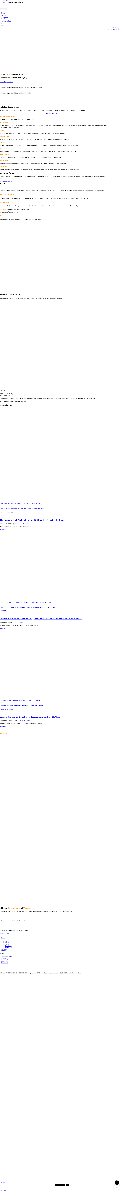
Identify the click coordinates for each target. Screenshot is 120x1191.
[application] (117, 1183)
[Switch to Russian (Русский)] (63, 1185)
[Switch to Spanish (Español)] (67, 1185)
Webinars (3, 610)
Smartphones (14, 908)
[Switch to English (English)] (52, 1185)
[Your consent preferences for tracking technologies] (117, 1188)
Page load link (4, 1182)
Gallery (3, 505)
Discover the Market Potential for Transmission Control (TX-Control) (20, 700)
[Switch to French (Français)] (56, 1185)
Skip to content (4, 0)
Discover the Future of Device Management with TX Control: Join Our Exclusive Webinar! (26, 602)
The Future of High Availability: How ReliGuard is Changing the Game (21, 503)
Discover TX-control (7, 512)
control (8, 74)
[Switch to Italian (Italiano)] (60, 1185)
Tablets (26, 908)
